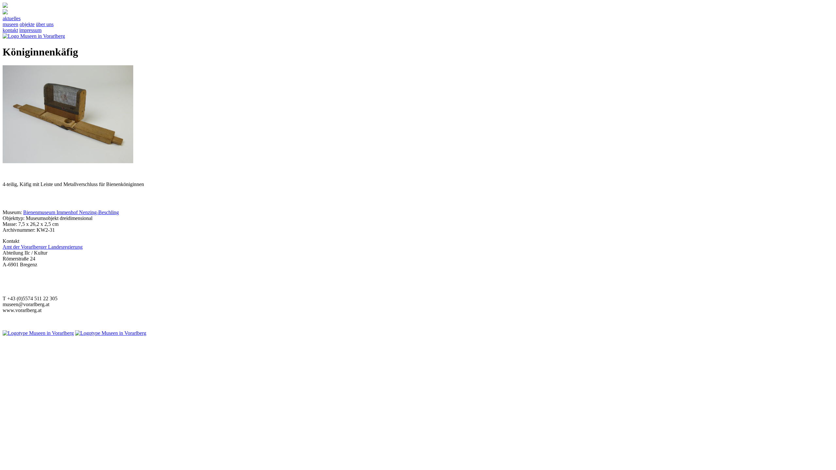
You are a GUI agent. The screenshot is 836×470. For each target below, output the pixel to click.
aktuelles (12, 18)
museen (10, 24)
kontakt (10, 30)
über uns (45, 24)
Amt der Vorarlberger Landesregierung (43, 247)
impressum (30, 30)
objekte (27, 24)
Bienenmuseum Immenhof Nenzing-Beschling (71, 212)
